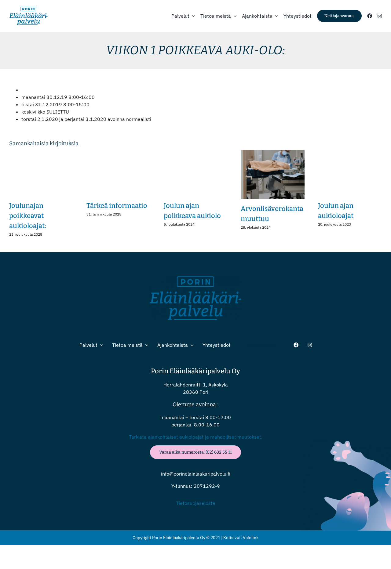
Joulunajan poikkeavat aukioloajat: (27, 215)
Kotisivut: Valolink (240, 537)
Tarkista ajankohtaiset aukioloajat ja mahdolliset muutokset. (195, 437)
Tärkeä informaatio (116, 205)
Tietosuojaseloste (195, 503)
